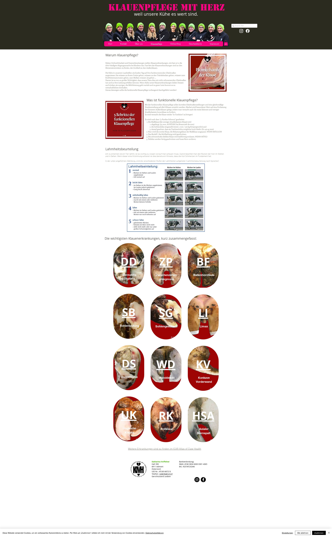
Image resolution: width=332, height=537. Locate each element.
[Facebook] (247, 30)
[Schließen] (328, 533)
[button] (226, 43)
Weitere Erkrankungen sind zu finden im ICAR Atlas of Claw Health (164, 449)
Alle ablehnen (302, 533)
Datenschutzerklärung (155, 533)
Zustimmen (319, 533)
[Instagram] (241, 30)
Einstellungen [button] (287, 533)
